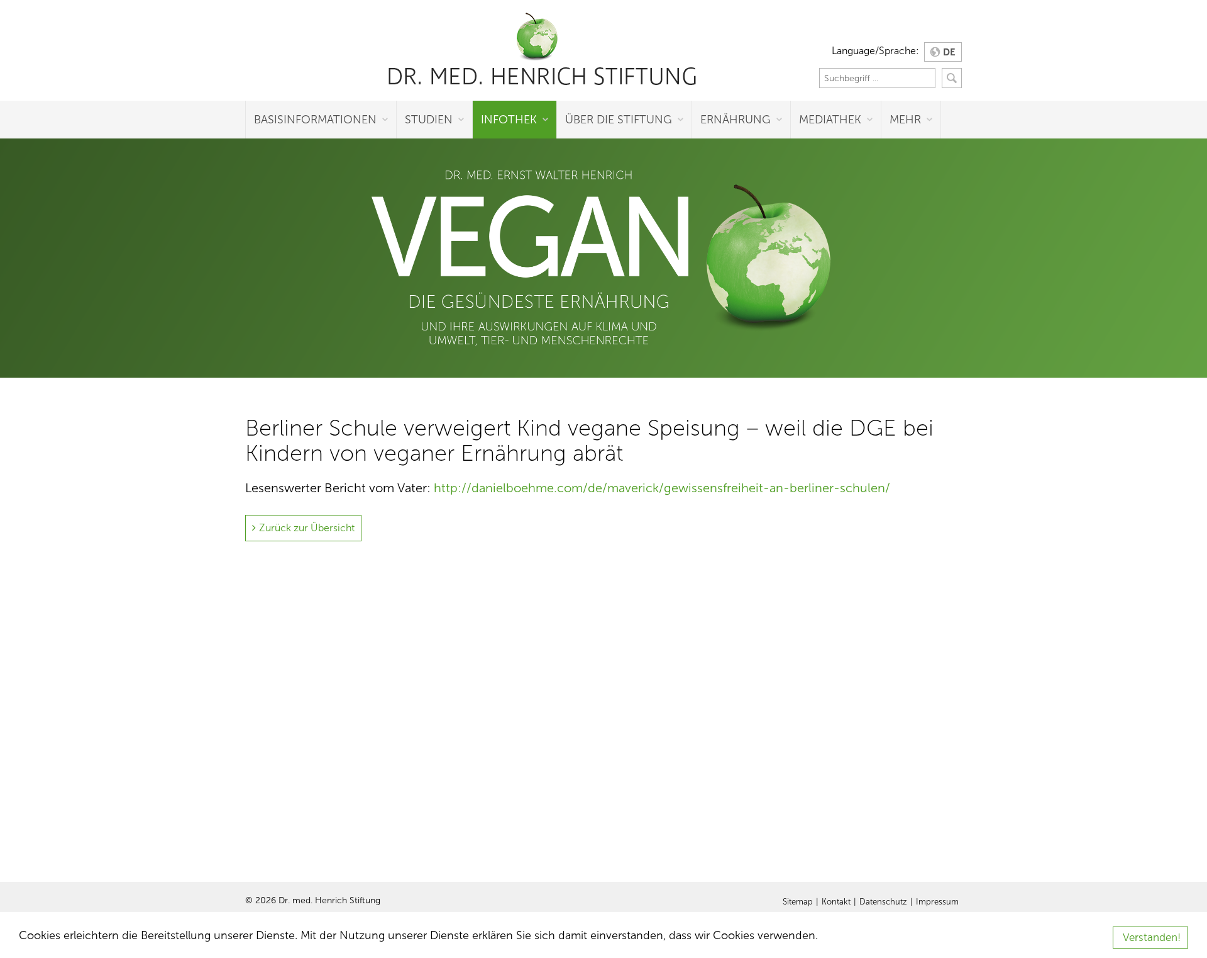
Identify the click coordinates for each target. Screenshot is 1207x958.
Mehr (905, 119)
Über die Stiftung (618, 119)
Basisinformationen (315, 119)
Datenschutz (883, 902)
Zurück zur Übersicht (307, 527)
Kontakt (836, 902)
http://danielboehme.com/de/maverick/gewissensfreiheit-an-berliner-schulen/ (662, 488)
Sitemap (798, 902)
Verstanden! (1152, 938)
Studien (429, 119)
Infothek (509, 119)
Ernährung (735, 119)
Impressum (937, 902)
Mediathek (830, 119)
